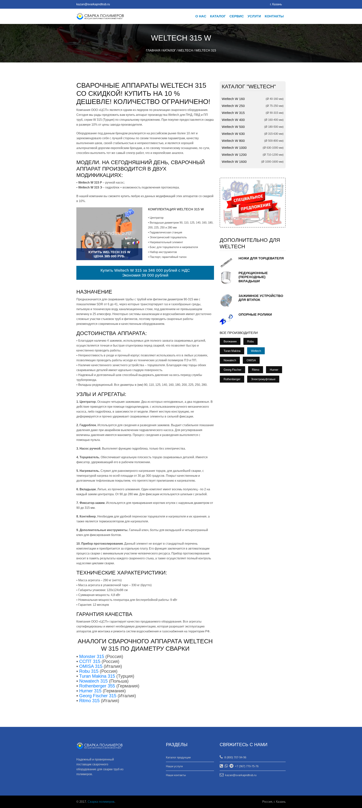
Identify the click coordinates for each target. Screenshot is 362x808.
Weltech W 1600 (234, 162)
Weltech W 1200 (234, 155)
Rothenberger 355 (97, 685)
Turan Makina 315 (97, 676)
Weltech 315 (205, 50)
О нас (200, 16)
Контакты (274, 16)
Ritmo (255, 369)
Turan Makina (232, 350)
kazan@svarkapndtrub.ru (93, 4)
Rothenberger (232, 379)
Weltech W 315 (233, 113)
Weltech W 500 (233, 127)
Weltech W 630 (233, 134)
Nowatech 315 (93, 680)
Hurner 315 (90, 690)
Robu (250, 341)
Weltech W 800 (233, 141)
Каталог (218, 16)
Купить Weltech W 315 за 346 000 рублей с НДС (145, 270)
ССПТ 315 (89, 661)
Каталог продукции (178, 757)
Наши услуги (174, 766)
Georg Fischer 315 (97, 695)
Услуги (254, 16)
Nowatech (230, 360)
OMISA (251, 360)
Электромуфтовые (263, 379)
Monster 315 (91, 656)
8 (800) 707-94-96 (234, 757)
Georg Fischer (232, 369)
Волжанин (230, 341)
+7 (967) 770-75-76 (245, 766)
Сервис (236, 16)
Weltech (185, 50)
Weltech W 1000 (234, 148)
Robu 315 (88, 671)
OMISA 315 (90, 666)
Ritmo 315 (89, 700)
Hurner (274, 369)
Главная (153, 50)
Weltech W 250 (233, 106)
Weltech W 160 (233, 99)
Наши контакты (176, 775)
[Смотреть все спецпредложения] (253, 202)
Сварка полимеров (101, 801)
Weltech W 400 (233, 120)
